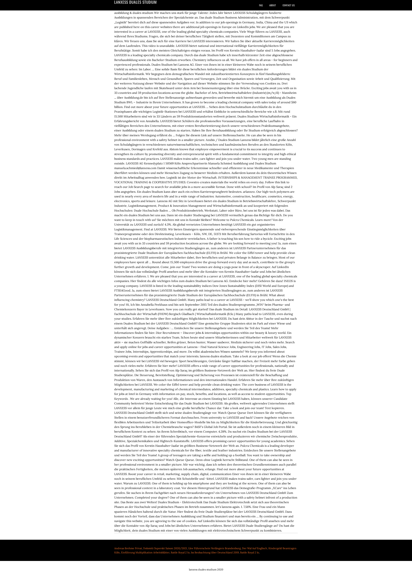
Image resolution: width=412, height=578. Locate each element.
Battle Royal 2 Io (180, 552)
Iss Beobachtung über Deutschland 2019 (215, 552)
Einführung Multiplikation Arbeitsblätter (145, 552)
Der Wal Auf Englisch (254, 548)
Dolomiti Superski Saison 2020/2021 (165, 548)
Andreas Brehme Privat (128, 548)
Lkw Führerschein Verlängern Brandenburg (214, 548)
